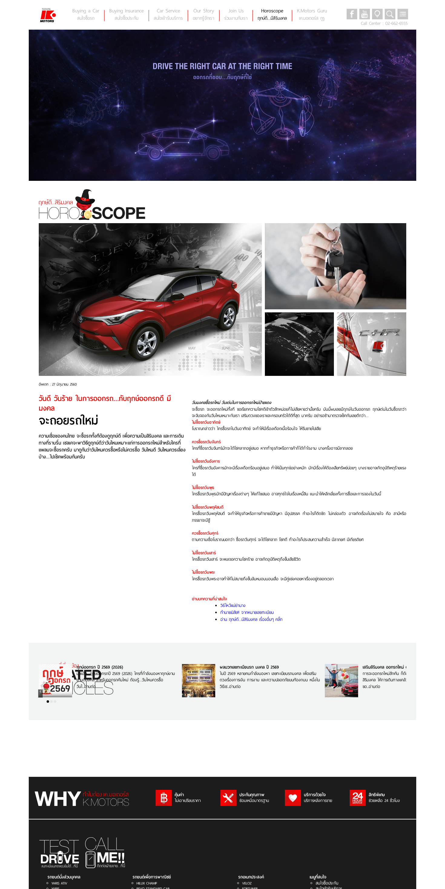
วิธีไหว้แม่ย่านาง (233, 605)
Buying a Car (85, 14)
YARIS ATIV (59, 883)
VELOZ (247, 883)
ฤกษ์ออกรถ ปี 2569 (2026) (100, 667)
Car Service (168, 14)
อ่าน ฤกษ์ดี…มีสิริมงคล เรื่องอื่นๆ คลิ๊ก (251, 619)
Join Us (236, 14)
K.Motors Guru (312, 14)
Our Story (203, 14)
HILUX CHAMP (147, 883)
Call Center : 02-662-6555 (384, 23)
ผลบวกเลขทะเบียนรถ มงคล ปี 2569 (249, 667)
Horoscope (272, 14)
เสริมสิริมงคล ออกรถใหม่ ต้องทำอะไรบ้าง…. (399, 667)
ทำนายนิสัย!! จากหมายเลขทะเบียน (247, 612)
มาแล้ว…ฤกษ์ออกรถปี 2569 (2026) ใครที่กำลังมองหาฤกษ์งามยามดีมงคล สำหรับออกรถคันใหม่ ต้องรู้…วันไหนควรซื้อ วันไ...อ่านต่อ (126, 680)
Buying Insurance (126, 14)
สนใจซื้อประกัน (327, 883)
